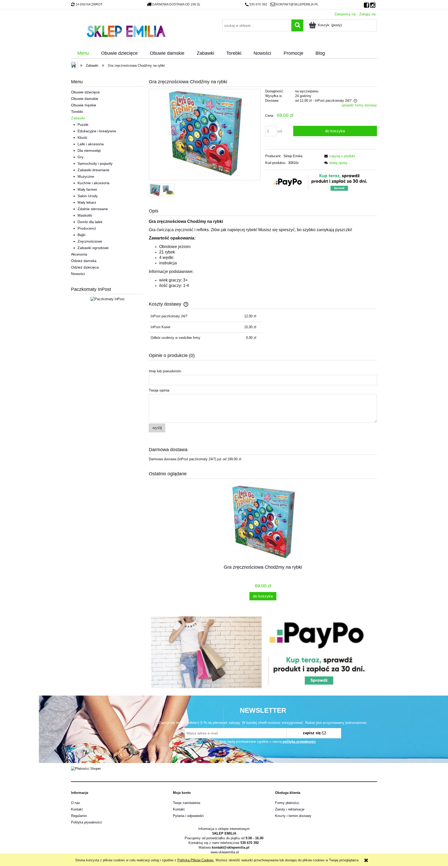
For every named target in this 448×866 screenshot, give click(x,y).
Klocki (82, 137)
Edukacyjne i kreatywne (97, 131)
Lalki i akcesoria (91, 144)
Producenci (87, 228)
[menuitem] (83, 53)
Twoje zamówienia (186, 803)
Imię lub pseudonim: (165, 371)
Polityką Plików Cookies (195, 860)
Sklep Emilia (292, 156)
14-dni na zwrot (88, 4)
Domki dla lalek (90, 222)
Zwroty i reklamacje (289, 809)
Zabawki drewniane (93, 170)
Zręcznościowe (90, 241)
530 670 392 (258, 4)
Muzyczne (86, 176)
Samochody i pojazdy (95, 163)
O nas (75, 803)
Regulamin (79, 816)
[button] (339, 156)
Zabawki (78, 118)
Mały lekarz (87, 202)
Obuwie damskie (84, 99)
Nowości (78, 274)
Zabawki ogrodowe (93, 248)
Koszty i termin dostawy (293, 816)
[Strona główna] (126, 31)
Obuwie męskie (83, 105)
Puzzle (83, 124)
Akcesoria (79, 254)
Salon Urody (88, 196)
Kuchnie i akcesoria (93, 183)
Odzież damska (83, 261)
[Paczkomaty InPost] (107, 299)
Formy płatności (287, 803)
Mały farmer (87, 189)
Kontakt (77, 809)
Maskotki (85, 215)
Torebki (77, 111)
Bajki (81, 235)
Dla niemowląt (89, 150)
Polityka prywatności (86, 822)
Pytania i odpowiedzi (188, 816)
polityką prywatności (299, 742)
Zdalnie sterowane (93, 209)
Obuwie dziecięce (85, 92)
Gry (80, 157)
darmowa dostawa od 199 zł (176, 4)
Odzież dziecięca (85, 267)
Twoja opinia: (159, 390)
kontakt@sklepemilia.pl (297, 4)
